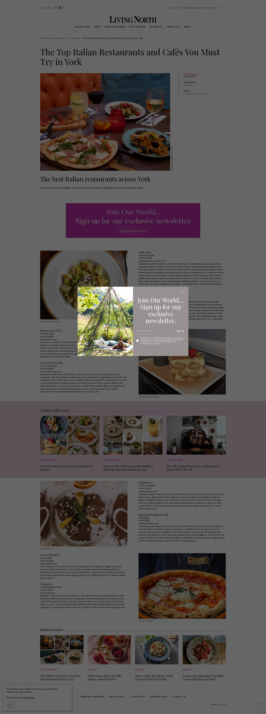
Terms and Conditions (164, 340)
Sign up (180, 331)
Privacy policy (146, 340)
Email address (142, 332)
